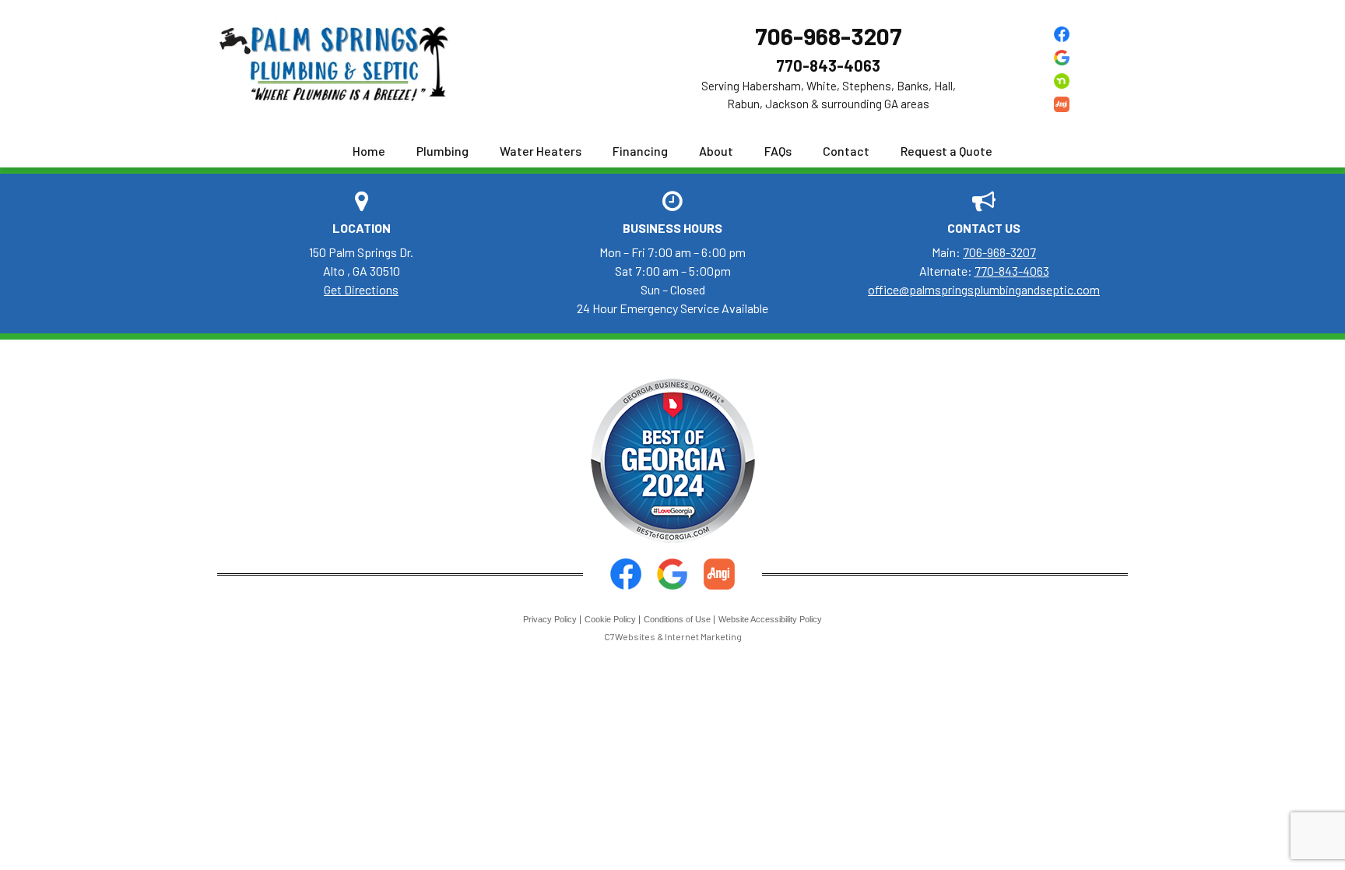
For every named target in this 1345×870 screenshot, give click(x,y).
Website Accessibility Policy (770, 619)
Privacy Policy (550, 619)
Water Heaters (540, 150)
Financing (640, 150)
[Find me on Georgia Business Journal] (673, 459)
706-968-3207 (828, 36)
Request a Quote (946, 150)
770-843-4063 (828, 65)
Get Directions (361, 289)
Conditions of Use (677, 619)
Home (369, 150)
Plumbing (442, 150)
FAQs (778, 150)
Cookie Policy (610, 619)
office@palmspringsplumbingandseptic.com (984, 289)
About (716, 150)
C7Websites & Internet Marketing (673, 636)
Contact (846, 150)
